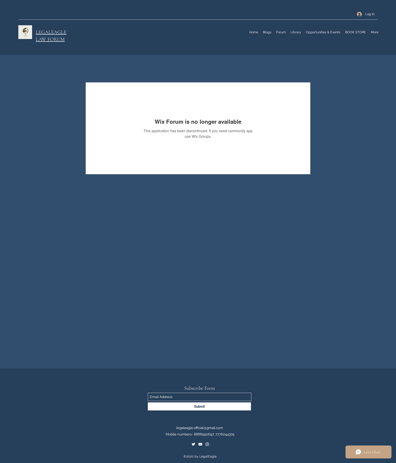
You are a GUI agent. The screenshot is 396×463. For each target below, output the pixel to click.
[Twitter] (193, 444)
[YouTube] (200, 444)
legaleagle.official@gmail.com (199, 428)
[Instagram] (207, 444)
